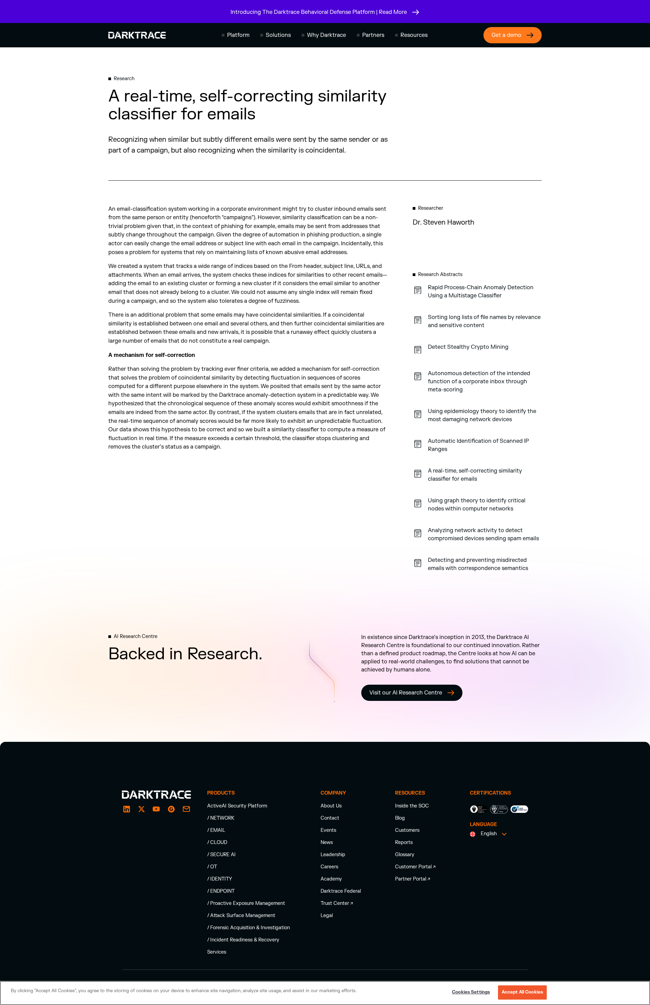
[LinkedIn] (126, 809)
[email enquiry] (186, 809)
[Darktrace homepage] (137, 35)
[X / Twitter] (141, 809)
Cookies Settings (471, 992)
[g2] (171, 809)
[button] (235, 35)
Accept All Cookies (522, 992)
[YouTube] (156, 809)
